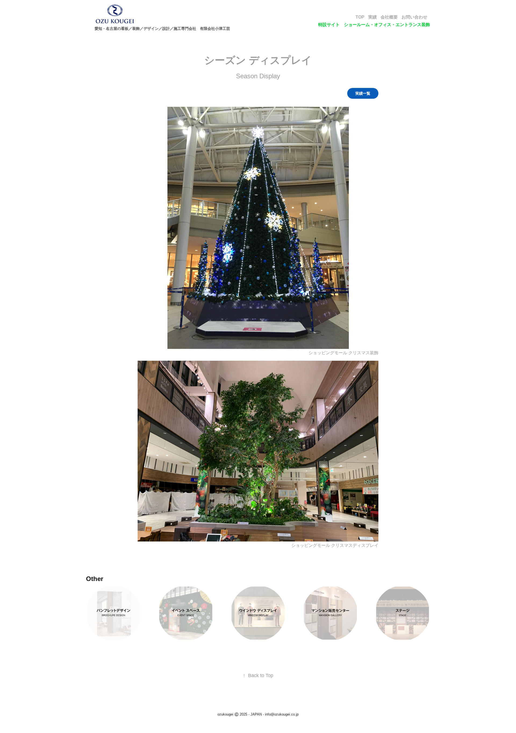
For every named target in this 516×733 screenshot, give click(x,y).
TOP (360, 17)
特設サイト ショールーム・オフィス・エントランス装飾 (374, 24)
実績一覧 (362, 93)
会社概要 (389, 17)
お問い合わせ (414, 17)
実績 (372, 17)
